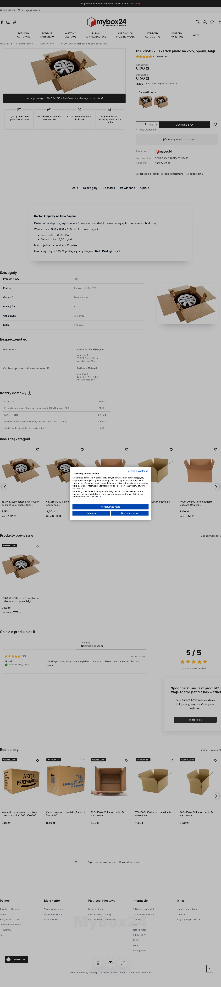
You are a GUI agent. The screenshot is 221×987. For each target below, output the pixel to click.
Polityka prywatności (138, 471)
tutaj (99, 497)
